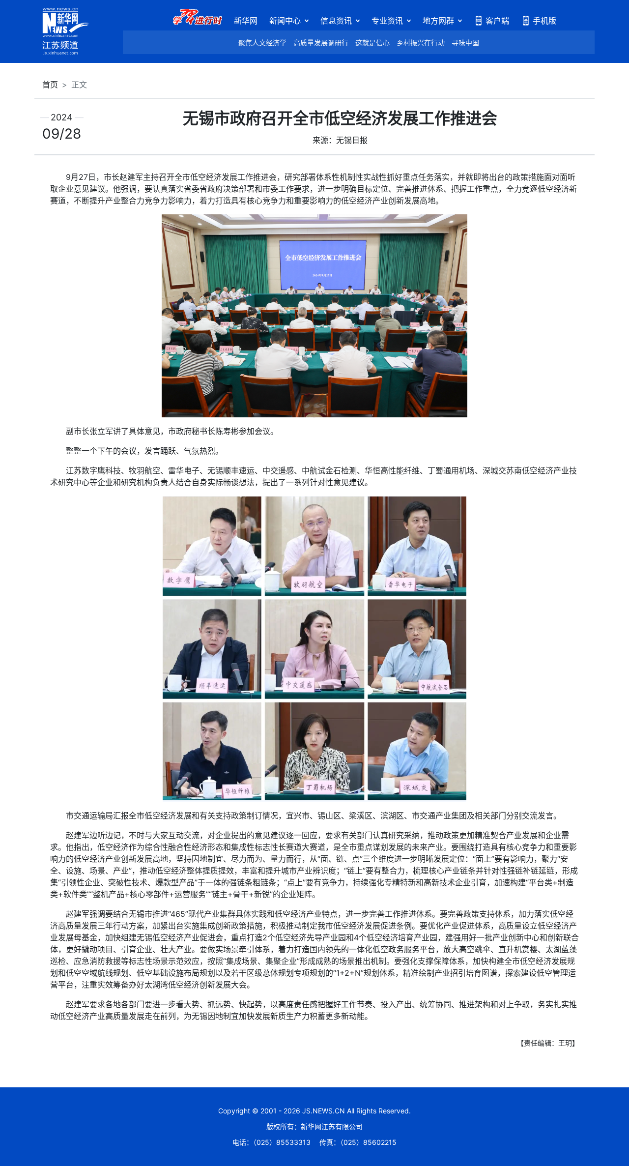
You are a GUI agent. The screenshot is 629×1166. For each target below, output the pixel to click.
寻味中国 (465, 42)
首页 (50, 84)
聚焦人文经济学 (262, 42)
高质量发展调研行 (320, 42)
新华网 (245, 21)
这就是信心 (372, 42)
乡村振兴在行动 (421, 42)
